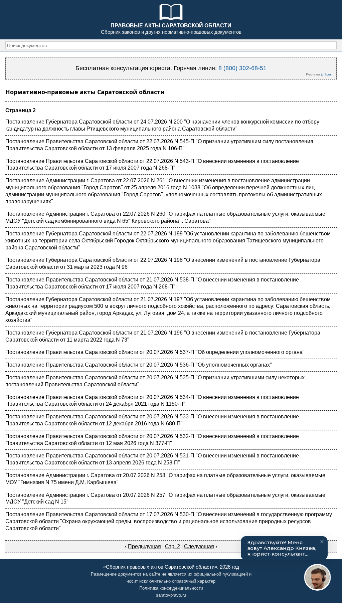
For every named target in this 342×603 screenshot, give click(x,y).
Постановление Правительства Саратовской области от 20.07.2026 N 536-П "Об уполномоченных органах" (138, 365)
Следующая (199, 546)
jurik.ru (326, 74)
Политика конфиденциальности (171, 588)
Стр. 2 (172, 546)
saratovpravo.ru (171, 595)
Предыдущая (144, 546)
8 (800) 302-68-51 (242, 68)
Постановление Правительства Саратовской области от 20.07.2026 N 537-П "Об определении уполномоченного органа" (155, 352)
